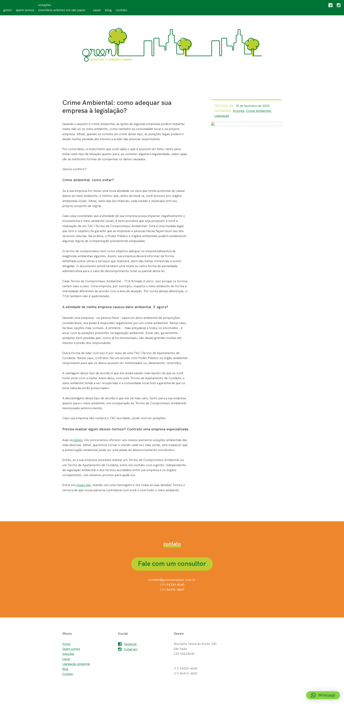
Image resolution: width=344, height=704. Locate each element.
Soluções (44, 5)
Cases (97, 10)
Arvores (238, 111)
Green (7, 10)
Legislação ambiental (76, 664)
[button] (323, 695)
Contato (121, 10)
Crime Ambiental (258, 111)
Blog (108, 10)
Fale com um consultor (172, 564)
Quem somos (25, 10)
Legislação (221, 116)
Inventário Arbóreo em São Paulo (61, 10)
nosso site (83, 485)
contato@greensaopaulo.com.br (172, 580)
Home (66, 644)
